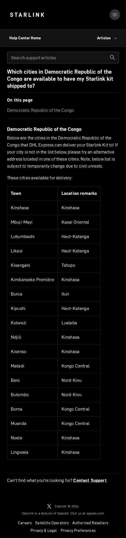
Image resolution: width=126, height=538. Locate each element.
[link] (27, 15)
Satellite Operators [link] (52, 522)
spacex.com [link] (95, 513)
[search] (112, 57)
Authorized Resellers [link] (90, 522)
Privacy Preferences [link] (78, 530)
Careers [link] (25, 522)
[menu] (115, 14)
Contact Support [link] (89, 480)
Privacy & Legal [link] (43, 530)
